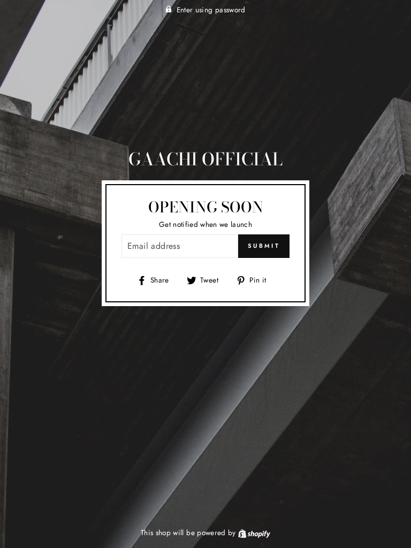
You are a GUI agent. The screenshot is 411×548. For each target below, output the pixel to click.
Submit (264, 245)
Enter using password (211, 9)
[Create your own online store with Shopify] (254, 532)
